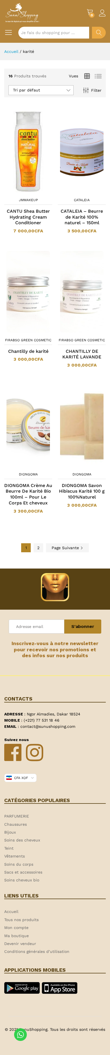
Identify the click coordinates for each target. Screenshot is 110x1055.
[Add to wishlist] (34, 191)
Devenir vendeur (20, 943)
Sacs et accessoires (23, 872)
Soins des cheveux (22, 840)
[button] (21, 191)
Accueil (11, 911)
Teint (9, 848)
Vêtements (14, 856)
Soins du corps (18, 864)
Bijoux (10, 832)
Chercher (99, 33)
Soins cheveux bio (21, 880)
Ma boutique (16, 935)
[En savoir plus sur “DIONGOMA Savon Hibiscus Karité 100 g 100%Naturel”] (74, 465)
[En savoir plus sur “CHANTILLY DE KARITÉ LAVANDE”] (74, 331)
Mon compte (16, 927)
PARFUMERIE (16, 816)
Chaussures (15, 824)
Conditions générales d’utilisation (36, 951)
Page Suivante (66, 548)
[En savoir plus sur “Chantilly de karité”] (21, 331)
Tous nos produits (21, 919)
